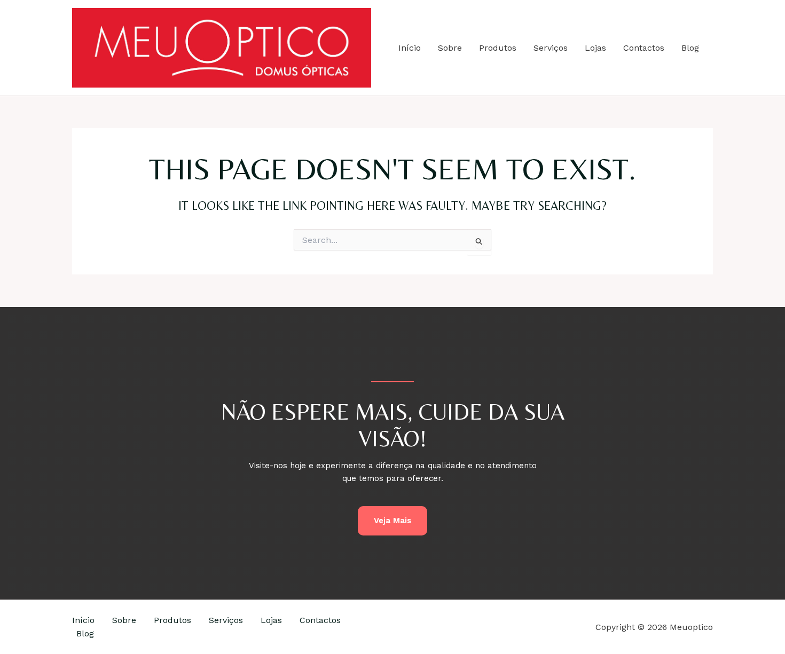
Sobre (450, 48)
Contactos (643, 48)
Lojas (595, 48)
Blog (690, 48)
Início (409, 48)
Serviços (550, 48)
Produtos (497, 48)
